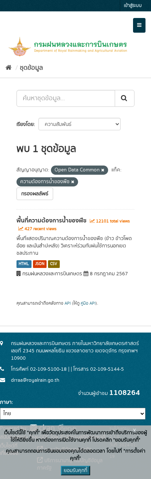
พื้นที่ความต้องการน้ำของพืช (51, 220)
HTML (24, 264)
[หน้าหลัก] (8, 68)
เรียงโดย (25, 124)
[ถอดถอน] (102, 170)
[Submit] (125, 98)
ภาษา (6, 402)
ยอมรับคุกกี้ (75, 470)
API (68, 303)
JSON (39, 264)
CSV (53, 264)
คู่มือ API (88, 303)
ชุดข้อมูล (31, 68)
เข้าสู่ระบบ (133, 5)
